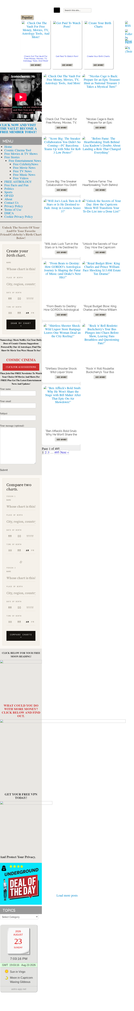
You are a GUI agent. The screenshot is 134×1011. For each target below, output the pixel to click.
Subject (3, 413)
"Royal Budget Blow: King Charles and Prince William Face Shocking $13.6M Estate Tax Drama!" (100, 311)
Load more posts (67, 895)
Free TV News (22, 171)
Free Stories (12, 157)
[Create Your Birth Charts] (98, 24)
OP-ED (8, 195)
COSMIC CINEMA (21, 359)
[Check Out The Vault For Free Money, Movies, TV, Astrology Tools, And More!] (35, 30)
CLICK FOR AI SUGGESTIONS (21, 367)
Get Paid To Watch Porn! (67, 56)
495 (56, 452)
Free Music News (24, 174)
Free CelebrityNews (25, 164)
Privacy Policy (13, 206)
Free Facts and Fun (16, 185)
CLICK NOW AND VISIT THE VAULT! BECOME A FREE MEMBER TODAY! (18, 128)
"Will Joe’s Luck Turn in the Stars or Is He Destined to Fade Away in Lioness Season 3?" (61, 249)
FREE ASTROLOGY (18, 181)
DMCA (9, 213)
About (8, 199)
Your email (5, 401)
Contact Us (11, 202)
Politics (9, 188)
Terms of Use (12, 209)
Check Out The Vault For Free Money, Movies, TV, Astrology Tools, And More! (35, 58)
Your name (5, 389)
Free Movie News (24, 167)
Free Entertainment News (25, 160)
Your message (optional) (12, 425)
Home (8, 147)
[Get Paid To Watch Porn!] (67, 24)
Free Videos (20, 178)
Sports (8, 192)
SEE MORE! (36, 65)
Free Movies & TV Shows (21, 153)
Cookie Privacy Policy (18, 216)
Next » (64, 452)
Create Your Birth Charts (98, 56)
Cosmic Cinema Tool (17, 150)
